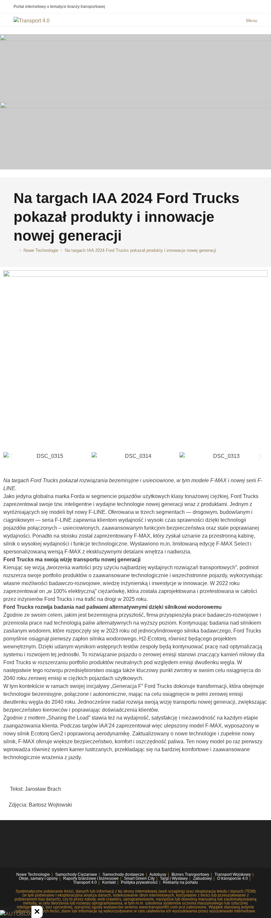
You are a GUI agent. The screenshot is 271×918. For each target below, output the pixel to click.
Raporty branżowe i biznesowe (91, 878)
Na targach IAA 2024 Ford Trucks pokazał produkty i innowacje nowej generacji (140, 250)
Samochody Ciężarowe (76, 874)
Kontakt (109, 882)
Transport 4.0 (85, 882)
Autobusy (157, 874)
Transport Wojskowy (232, 874)
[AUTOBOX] (15, 914)
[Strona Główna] (15, 250)
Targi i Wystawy (174, 878)
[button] (11, 456)
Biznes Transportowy (190, 874)
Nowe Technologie (33, 874)
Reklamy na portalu (180, 882)
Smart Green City (139, 878)
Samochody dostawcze (123, 874)
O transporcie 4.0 (232, 878)
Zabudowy (202, 878)
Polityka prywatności (139, 882)
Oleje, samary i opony (38, 878)
